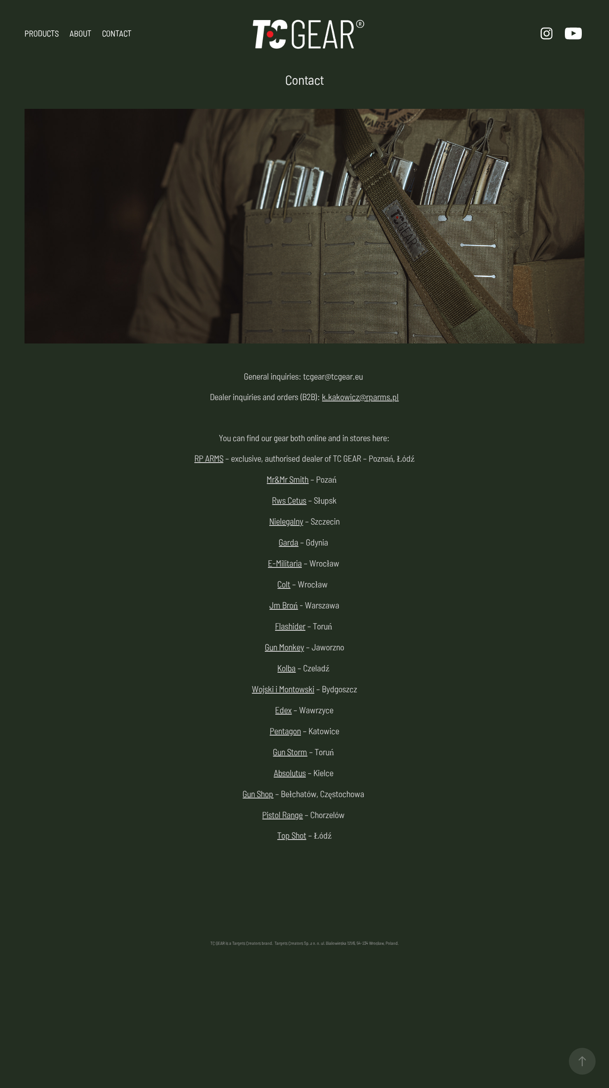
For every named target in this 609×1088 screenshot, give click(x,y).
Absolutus (290, 772)
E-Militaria (285, 563)
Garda (288, 542)
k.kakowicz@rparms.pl (360, 396)
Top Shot (291, 835)
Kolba (286, 668)
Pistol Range (282, 814)
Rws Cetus (289, 500)
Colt (283, 584)
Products (42, 33)
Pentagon (285, 730)
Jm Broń (283, 605)
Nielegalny (286, 521)
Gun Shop (258, 793)
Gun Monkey (284, 647)
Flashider (290, 626)
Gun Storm (290, 751)
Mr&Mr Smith (288, 479)
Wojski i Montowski (283, 689)
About (80, 33)
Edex (283, 709)
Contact (117, 33)
